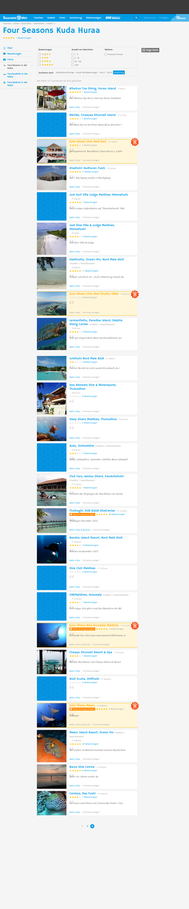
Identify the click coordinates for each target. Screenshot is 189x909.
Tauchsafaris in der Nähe (17, 75)
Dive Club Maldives (82, 568)
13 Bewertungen (90, 171)
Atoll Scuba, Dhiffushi (84, 679)
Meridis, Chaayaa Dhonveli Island (92, 115)
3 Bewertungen (89, 236)
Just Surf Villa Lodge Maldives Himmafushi (98, 195)
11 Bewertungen (90, 271)
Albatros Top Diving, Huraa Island (92, 88)
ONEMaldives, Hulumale (98, 595)
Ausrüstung (76, 17)
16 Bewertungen (90, 545)
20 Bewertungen (90, 744)
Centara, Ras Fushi (82, 793)
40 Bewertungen (117, 514)
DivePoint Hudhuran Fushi (87, 168)
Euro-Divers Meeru (82, 705)
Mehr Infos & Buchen (79, 529)
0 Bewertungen (89, 297)
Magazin (113, 17)
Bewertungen (14, 53)
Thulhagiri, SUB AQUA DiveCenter (92, 511)
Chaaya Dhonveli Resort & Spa (90, 652)
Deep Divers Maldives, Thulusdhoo (93, 419)
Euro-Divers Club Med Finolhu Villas (94, 294)
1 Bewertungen (89, 92)
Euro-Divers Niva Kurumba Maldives (94, 625)
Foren (62, 17)
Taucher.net (15, 18)
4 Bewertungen (89, 331)
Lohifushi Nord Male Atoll (86, 358)
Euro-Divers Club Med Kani (87, 142)
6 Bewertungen (89, 770)
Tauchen (38, 17)
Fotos (10, 59)
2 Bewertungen (89, 118)
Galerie (51, 17)
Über (9, 48)
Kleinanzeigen (93, 17)
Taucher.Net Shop (179, 17)
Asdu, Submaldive (95, 446)
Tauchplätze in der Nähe (17, 84)
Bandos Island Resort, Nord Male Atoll (95, 538)
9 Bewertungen (116, 709)
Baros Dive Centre (81, 767)
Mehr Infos (74, 107)
